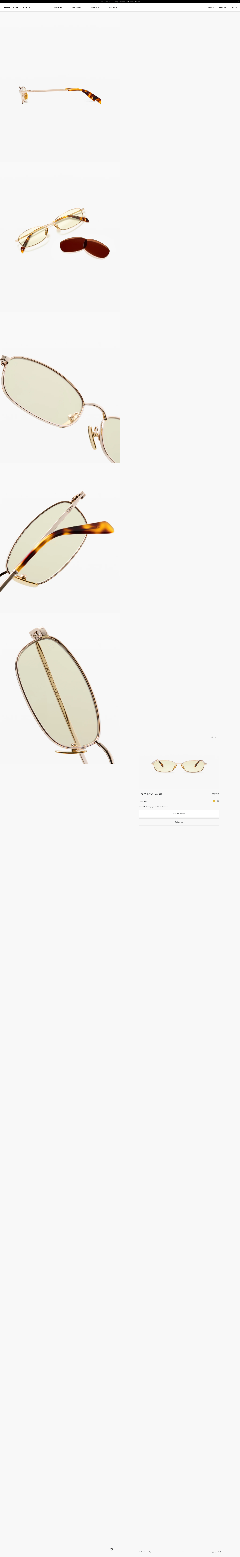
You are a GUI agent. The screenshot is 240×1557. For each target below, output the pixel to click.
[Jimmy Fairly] (27, 7)
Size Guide (180, 1552)
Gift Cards (95, 7)
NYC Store (113, 7)
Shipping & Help (216, 1552)
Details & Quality (145, 1552)
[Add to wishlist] (111, 1549)
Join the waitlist (179, 813)
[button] (57, 7)
